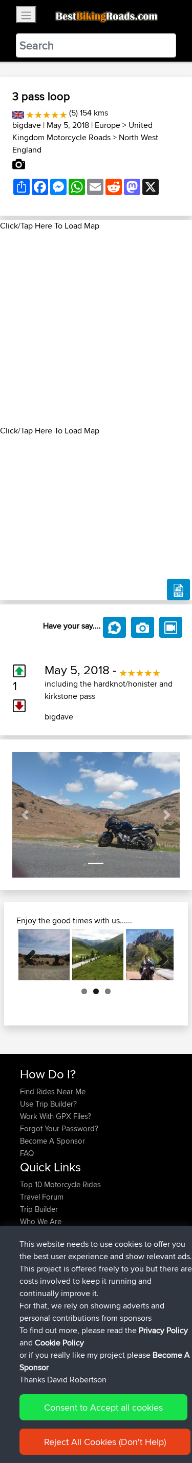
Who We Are (40, 1221)
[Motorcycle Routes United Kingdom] (18, 113)
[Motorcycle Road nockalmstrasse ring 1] (97, 954)
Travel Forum (41, 1196)
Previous (34, 954)
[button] (24, 815)
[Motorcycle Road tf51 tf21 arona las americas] (44, 954)
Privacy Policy (163, 1330)
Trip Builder (39, 1209)
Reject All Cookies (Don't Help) (105, 1441)
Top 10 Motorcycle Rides (60, 1184)
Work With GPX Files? (55, 1116)
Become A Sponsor (52, 1140)
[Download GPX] (178, 589)
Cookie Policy (59, 1342)
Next (158, 954)
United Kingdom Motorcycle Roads (82, 131)
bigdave (26, 125)
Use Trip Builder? (48, 1103)
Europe (107, 125)
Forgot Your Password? (59, 1128)
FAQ (27, 1153)
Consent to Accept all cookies (103, 1407)
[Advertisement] (96, 328)
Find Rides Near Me (53, 1091)
